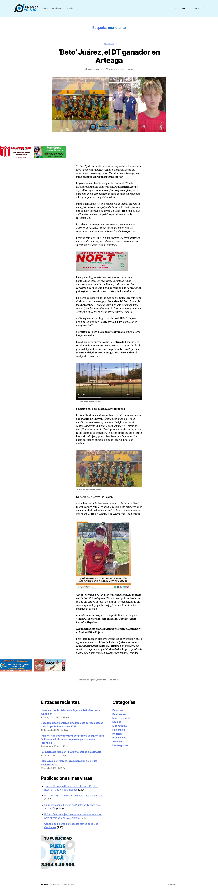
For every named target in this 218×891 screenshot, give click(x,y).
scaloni (116, 680)
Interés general (121, 718)
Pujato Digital (96, 69)
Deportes (109, 43)
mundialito (101, 680)
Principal (117, 733)
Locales (116, 722)
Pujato (109, 680)
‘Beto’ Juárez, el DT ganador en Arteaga (109, 56)
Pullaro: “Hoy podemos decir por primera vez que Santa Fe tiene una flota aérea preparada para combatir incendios (72, 739)
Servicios (117, 741)
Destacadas (119, 714)
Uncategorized (120, 745)
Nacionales (118, 729)
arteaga (82, 680)
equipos (93, 680)
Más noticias (119, 725)
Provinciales (119, 737)
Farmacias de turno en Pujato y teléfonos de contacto (71, 751)
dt (88, 680)
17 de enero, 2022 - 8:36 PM (121, 69)
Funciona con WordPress (62, 884)
